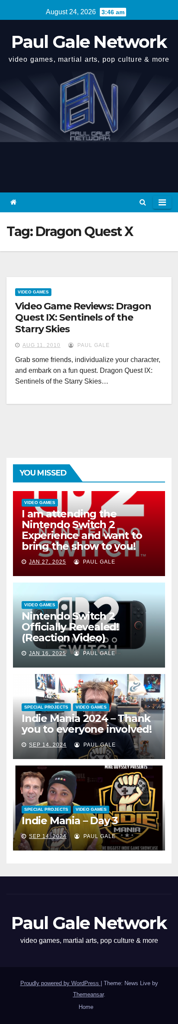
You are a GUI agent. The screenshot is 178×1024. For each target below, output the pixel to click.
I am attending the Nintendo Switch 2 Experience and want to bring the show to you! (82, 529)
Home (86, 1007)
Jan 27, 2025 (47, 562)
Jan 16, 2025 (47, 653)
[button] (143, 202)
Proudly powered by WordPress (60, 983)
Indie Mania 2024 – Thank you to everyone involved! (87, 723)
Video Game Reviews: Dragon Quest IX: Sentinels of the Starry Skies (83, 317)
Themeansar (88, 994)
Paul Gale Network (88, 41)
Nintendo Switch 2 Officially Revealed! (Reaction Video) (70, 627)
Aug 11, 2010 (41, 345)
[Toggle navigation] (162, 202)
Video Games (33, 292)
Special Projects (46, 707)
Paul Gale (93, 345)
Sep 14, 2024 (48, 745)
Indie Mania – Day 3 (70, 820)
